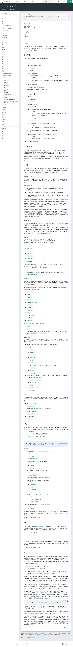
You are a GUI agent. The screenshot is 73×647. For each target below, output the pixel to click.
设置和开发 (4, 9)
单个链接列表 (32, 489)
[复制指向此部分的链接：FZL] (28, 538)
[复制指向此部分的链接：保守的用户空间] (33, 278)
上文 (41, 152)
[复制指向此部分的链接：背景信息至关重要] (34, 176)
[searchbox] (9, 14)
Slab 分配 (31, 465)
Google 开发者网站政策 (36, 634)
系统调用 (41, 526)
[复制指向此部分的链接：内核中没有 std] (33, 220)
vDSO (28, 568)
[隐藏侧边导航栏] (17, 644)
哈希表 (31, 487)
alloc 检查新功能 (33, 458)
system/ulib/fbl (31, 434)
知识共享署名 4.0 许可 (43, 633)
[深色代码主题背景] (66, 601)
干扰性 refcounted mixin (35, 499)
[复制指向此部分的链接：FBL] (28, 424)
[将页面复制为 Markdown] (40, 27)
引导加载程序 (51, 223)
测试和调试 (12, 9)
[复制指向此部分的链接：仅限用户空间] (31, 337)
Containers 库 (32, 403)
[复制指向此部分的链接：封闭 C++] (32, 553)
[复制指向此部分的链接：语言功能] (32, 55)
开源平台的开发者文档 (9, 6)
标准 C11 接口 (33, 373)
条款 (22, 644)
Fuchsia (25, 23)
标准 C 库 (34, 571)
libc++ (37, 591)
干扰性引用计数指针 (34, 501)
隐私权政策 (26, 644)
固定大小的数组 (33, 475)
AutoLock (31, 508)
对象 (36, 526)
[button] (9, 36)
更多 (33, 1)
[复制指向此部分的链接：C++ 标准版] (33, 147)
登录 (70, 1)
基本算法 (31, 456)
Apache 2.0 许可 (65, 633)
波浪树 (31, 492)
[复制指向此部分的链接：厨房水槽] (29, 394)
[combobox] (49, 1)
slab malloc (32, 468)
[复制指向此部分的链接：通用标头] (29, 237)
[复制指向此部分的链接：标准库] (30, 165)
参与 (20, 9)
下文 (53, 152)
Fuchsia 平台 (26, 1)
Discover (17, 1)
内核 (39, 223)
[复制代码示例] (67, 601)
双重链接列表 (32, 484)
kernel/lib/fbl (30, 436)
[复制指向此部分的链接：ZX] (27, 523)
